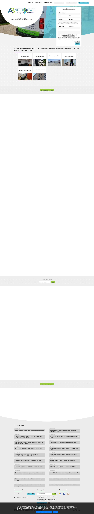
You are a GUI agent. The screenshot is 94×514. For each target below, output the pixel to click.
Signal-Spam (59, 39)
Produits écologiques (48, 2)
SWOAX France (70, 34)
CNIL (52, 500)
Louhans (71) (30, 2)
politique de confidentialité (38, 509)
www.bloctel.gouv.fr (41, 497)
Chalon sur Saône (38, 2)
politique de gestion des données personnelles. (69, 36)
